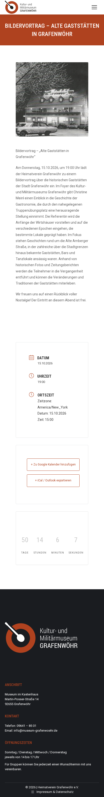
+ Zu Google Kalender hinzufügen (53, 464)
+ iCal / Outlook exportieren (53, 480)
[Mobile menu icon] (94, 7)
